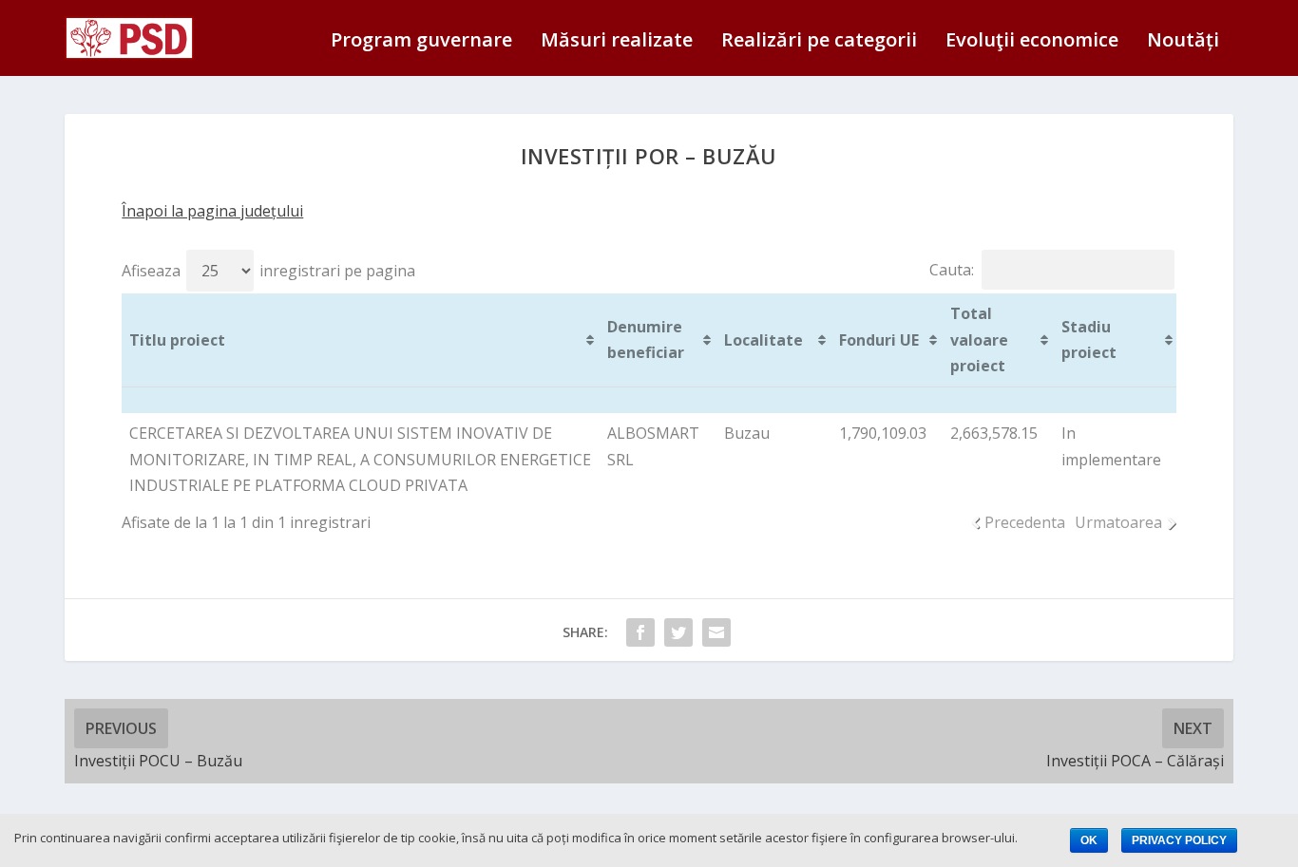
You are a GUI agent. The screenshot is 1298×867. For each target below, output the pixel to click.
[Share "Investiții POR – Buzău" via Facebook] (640, 632)
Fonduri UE (879, 340)
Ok (1089, 840)
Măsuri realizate (617, 41)
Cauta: (951, 269)
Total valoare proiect (979, 339)
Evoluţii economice (1031, 41)
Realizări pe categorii (819, 41)
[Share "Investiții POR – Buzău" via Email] (716, 632)
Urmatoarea (1118, 522)
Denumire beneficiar (645, 339)
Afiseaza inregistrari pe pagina (268, 270)
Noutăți (1183, 41)
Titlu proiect (177, 340)
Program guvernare (421, 41)
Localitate (763, 340)
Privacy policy (1179, 840)
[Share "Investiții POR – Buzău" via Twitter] (678, 632)
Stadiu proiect (1089, 339)
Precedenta (1024, 522)
